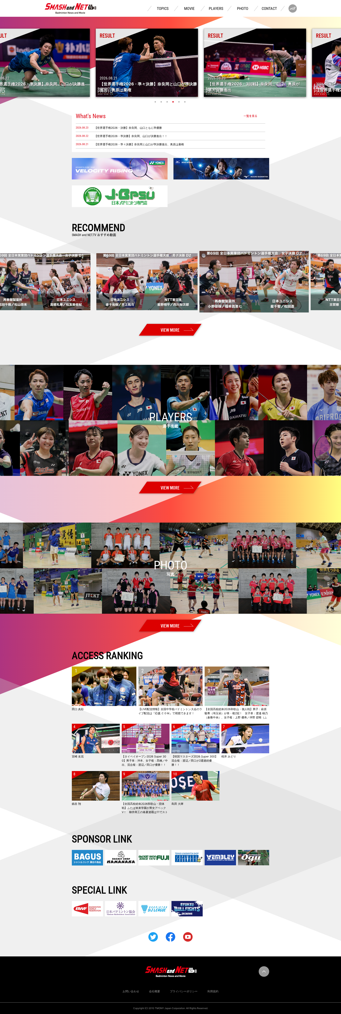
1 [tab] (156, 102)
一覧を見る (250, 116)
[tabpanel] (171, 63)
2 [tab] (162, 102)
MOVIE (189, 8)
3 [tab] (168, 102)
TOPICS (163, 8)
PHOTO (242, 8)
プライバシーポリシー (184, 991)
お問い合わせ (131, 991)
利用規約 (212, 991)
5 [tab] (179, 102)
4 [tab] (173, 102)
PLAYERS (216, 8)
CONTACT (269, 8)
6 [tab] (185, 102)
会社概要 (154, 991)
